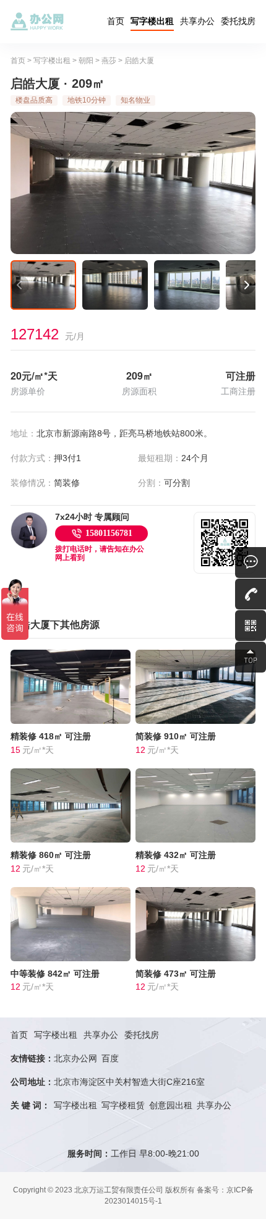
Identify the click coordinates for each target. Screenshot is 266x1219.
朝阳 (86, 60)
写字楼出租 (152, 21)
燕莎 (108, 60)
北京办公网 (75, 1058)
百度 (110, 1058)
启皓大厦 (139, 60)
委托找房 (238, 21)
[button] (20, 285)
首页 (115, 21)
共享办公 (197, 21)
